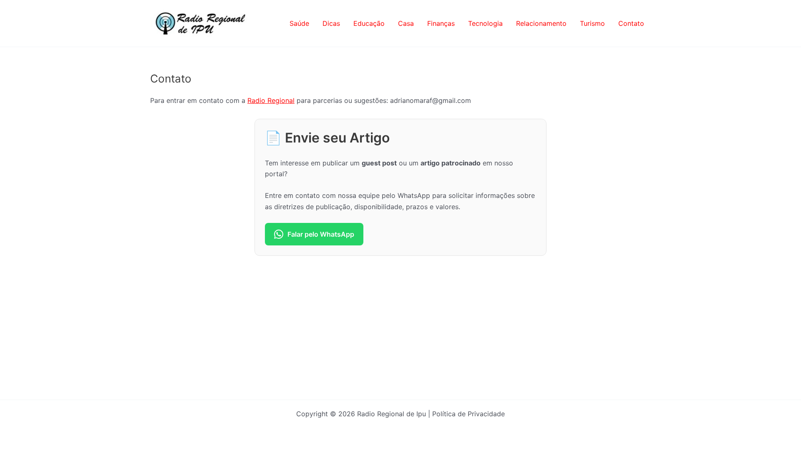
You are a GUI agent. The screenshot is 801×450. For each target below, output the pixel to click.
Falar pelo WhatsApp (320, 234)
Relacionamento (541, 23)
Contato (631, 23)
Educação (369, 23)
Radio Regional (271, 100)
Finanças (441, 23)
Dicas (331, 23)
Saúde (299, 23)
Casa (406, 23)
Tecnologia (485, 23)
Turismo (592, 23)
